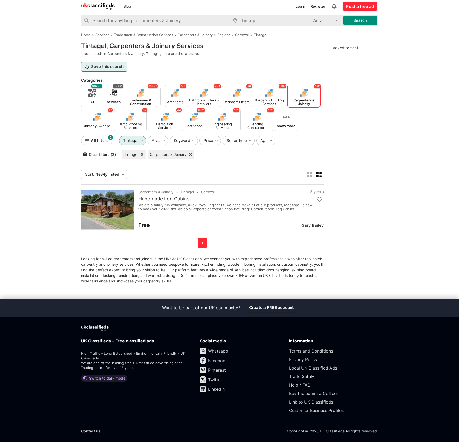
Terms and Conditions (311, 351)
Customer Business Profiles (316, 410)
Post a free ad (360, 6)
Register (318, 6)
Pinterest (217, 370)
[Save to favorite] (319, 199)
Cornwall (208, 192)
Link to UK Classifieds (311, 402)
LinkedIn (216, 389)
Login (300, 6)
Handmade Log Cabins (163, 198)
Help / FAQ (300, 385)
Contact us (91, 431)
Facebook (218, 360)
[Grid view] (309, 174)
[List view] (319, 174)
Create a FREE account (271, 307)
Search (360, 20)
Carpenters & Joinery (168, 154)
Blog (127, 6)
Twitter (215, 379)
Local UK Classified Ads (313, 368)
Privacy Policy (303, 359)
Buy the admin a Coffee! (313, 393)
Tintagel (131, 154)
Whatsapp (218, 351)
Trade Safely (301, 376)
